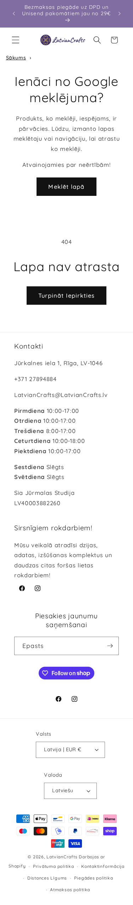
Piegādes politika (93, 878)
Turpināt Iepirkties (66, 295)
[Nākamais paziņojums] (119, 14)
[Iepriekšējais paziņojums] (14, 14)
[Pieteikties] (109, 646)
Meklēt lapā (66, 186)
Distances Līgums (47, 878)
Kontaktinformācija (102, 866)
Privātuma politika (53, 866)
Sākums (16, 57)
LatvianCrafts (61, 856)
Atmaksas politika (70, 889)
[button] (15, 39)
